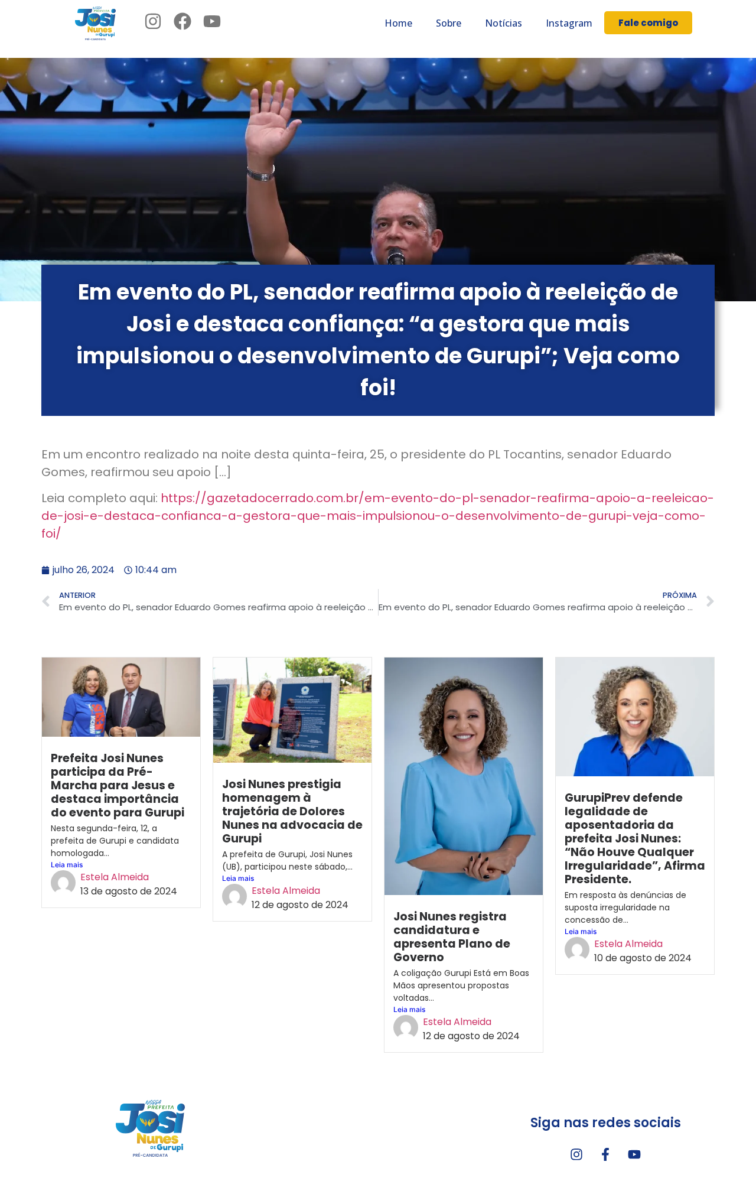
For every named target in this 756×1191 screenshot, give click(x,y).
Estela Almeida (114, 877)
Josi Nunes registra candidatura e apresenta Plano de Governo (451, 937)
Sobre (448, 23)
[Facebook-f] (605, 1154)
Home (398, 23)
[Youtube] (634, 1154)
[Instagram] (576, 1154)
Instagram (569, 23)
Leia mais (67, 864)
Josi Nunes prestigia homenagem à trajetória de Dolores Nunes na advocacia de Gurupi (292, 811)
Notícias (503, 23)
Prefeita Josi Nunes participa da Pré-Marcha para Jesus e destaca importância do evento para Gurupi (117, 785)
